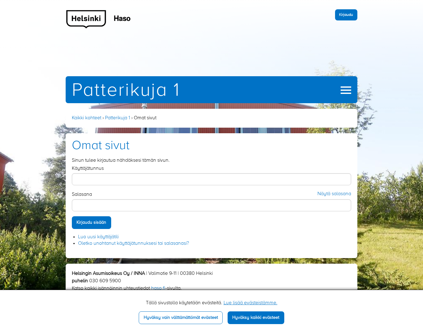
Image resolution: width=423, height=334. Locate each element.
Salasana (82, 194)
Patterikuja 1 (126, 90)
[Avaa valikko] (346, 90)
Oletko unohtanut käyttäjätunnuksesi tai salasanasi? (133, 243)
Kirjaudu (346, 15)
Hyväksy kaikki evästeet (255, 317)
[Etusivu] (99, 18)
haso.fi (158, 288)
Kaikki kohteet (86, 118)
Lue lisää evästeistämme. (250, 303)
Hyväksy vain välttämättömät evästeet (181, 317)
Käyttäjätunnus (88, 168)
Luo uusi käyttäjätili (98, 237)
